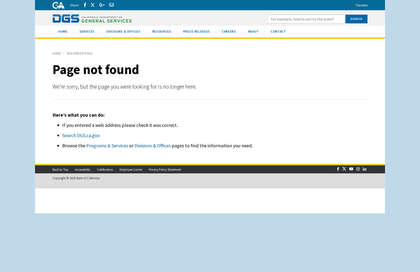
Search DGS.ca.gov (81, 135)
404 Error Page (80, 53)
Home (56, 53)
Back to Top (60, 169)
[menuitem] (62, 32)
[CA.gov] (56, 6)
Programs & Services (107, 145)
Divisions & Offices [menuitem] (126, 31)
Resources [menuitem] (164, 31)
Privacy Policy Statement (165, 169)
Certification (105, 169)
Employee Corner (131, 169)
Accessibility (82, 169)
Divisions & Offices (152, 145)
